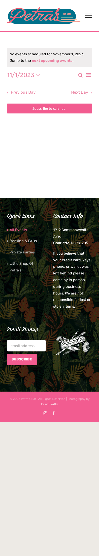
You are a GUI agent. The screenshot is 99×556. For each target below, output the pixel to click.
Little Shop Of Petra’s (21, 266)
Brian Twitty (49, 404)
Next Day (79, 92)
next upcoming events (52, 60)
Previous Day (23, 92)
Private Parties (22, 252)
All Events (18, 230)
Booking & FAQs (23, 241)
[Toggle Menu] (89, 16)
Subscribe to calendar (49, 108)
